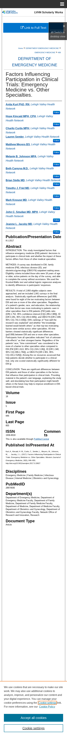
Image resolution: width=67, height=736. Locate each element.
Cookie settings (47, 702)
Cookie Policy (47, 706)
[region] (33, 708)
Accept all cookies (34, 718)
